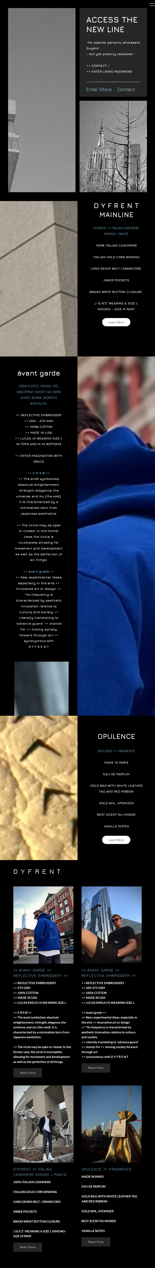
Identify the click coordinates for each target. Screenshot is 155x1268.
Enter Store (99, 89)
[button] (116, 322)
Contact (126, 89)
